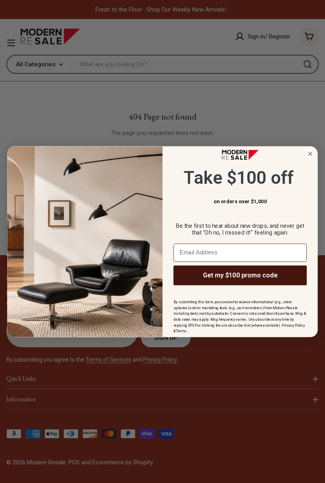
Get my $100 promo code (240, 275)
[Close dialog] (310, 153)
